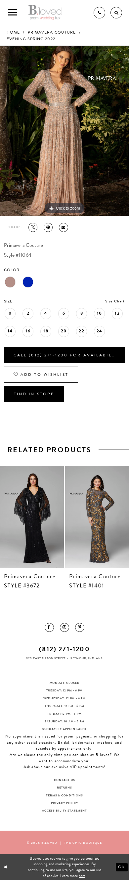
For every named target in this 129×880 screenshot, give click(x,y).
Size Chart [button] (115, 301)
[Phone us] (99, 12)
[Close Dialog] (6, 867)
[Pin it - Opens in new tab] (48, 227)
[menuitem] (49, 627)
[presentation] (32, 517)
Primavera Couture (52, 32)
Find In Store (34, 394)
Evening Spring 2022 (31, 39)
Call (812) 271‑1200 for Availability (67, 355)
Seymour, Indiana (86, 658)
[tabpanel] (64, 131)
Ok (121, 867)
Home (13, 32)
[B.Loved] (45, 12)
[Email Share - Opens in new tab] (63, 227)
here (82, 876)
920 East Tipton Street (46, 658)
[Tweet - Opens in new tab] (33, 227)
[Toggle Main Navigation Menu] (13, 12)
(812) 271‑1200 (64, 649)
